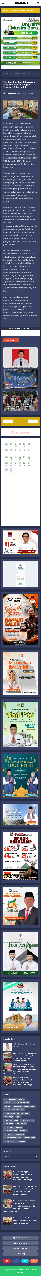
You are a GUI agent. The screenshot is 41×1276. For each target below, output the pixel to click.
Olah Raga (9, 1117)
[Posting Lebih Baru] (8, 421)
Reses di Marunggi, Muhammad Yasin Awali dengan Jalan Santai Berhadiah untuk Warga (22, 1081)
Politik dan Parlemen (13, 1137)
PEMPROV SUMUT (27, 1120)
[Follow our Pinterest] (7, 1261)
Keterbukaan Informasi (14, 1110)
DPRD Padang (10, 1103)
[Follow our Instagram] (34, 1261)
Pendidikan (9, 1134)
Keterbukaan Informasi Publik (16, 1113)
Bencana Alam (10, 1099)
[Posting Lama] (33, 421)
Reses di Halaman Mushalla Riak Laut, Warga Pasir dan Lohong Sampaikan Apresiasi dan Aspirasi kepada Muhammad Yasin (19, 1069)
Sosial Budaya (29, 1137)
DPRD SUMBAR (23, 1103)
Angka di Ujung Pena (13, 365)
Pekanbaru (9, 1127)
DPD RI (21, 1099)
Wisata (22, 1141)
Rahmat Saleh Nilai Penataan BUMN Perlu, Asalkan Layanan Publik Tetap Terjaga (24, 1220)
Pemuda (23, 1131)
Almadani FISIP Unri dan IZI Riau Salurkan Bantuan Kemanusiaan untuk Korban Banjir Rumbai (20, 406)
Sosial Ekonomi (10, 1141)
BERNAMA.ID (24, 1270)
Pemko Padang (11, 1131)
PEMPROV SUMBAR (11, 1120)
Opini (18, 1117)
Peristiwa (20, 1134)
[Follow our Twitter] (25, 1261)
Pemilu (19, 1127)
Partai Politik (21, 1124)
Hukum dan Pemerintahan (23, 1106)
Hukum (7, 1106)
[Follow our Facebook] (16, 1261)
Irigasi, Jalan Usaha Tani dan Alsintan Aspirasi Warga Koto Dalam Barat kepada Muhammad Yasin (24, 1057)
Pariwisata (9, 1124)
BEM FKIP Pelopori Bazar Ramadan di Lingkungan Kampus (19, 386)
